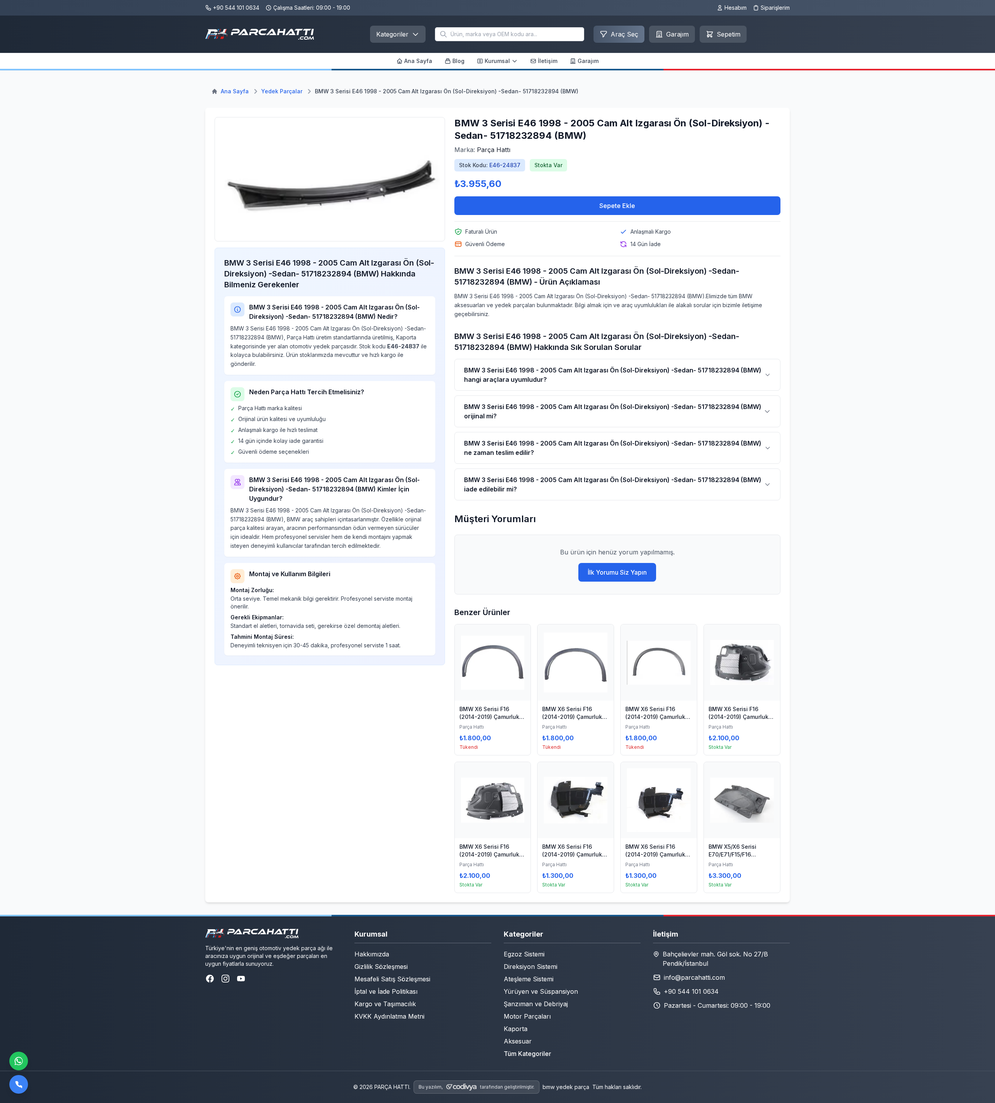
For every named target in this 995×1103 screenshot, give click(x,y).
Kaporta (515, 1029)
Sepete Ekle (617, 206)
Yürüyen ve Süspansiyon (541, 991)
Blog (458, 61)
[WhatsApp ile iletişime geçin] (18, 1061)
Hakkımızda (371, 954)
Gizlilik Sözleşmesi (381, 966)
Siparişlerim (775, 7)
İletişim (547, 61)
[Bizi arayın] (18, 1084)
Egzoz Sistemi (524, 954)
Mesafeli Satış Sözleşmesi (392, 979)
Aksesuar (518, 1041)
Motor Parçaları (527, 1016)
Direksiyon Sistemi (530, 966)
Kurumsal (497, 61)
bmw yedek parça (566, 1087)
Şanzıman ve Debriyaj (536, 1004)
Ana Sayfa (418, 61)
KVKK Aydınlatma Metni (389, 1016)
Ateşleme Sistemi (528, 979)
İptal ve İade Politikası (385, 991)
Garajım (588, 61)
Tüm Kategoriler (527, 1054)
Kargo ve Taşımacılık (385, 1004)
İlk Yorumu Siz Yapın (617, 572)
